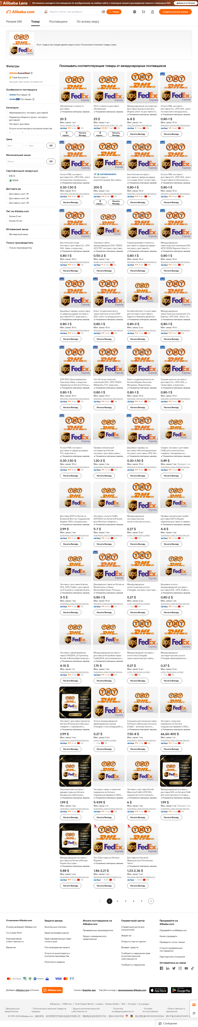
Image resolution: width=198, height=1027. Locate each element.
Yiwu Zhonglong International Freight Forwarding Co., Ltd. (139, 125)
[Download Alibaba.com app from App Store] (158, 990)
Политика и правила (55, 962)
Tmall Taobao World (84, 1004)
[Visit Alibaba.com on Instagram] (180, 968)
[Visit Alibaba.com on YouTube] (186, 968)
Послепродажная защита (57, 947)
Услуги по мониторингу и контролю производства (57, 954)
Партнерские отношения (172, 956)
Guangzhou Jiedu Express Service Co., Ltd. (141, 330)
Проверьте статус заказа (172, 942)
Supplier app (89, 990)
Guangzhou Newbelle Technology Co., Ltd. (108, 194)
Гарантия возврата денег (57, 933)
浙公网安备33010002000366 (149, 1016)
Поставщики (58, 21)
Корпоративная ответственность (15, 940)
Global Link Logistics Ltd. (104, 262)
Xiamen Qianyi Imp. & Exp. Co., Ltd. (108, 125)
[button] (103, 12)
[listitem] (117, 901)
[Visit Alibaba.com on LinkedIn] (168, 968)
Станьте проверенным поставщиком (171, 949)
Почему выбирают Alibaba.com (21, 927)
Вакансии (11, 947)
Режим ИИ (14, 21)
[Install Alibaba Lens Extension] (99, 3)
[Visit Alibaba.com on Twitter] (174, 968)
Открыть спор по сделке (133, 941)
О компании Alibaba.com (19, 920)
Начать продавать (168, 936)
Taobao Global (111, 1004)
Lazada (99, 1004)
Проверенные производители (98, 930)
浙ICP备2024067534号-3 (178, 1016)
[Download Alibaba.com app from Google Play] (181, 990)
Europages (144, 1004)
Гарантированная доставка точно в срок (58, 940)
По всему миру (88, 21)
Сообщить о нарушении (133, 964)
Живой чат (126, 935)
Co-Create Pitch (14, 933)
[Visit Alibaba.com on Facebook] (161, 968)
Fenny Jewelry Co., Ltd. (70, 125)
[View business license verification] (126, 1016)
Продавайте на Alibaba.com (173, 930)
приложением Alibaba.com (132, 990)
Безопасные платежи (55, 927)
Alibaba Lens (22, 990)
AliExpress (55, 1004)
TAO (123, 1004)
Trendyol (132, 1004)
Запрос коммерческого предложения (94, 937)
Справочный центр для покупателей (132, 928)
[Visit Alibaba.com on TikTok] (192, 968)
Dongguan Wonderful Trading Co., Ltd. (108, 877)
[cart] (144, 12)
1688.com (67, 1004)
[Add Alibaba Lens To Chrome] (52, 990)
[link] (194, 1005)
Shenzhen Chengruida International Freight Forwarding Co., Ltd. (175, 125)
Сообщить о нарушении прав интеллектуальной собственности (135, 956)
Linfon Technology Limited (138, 535)
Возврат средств (129, 947)
